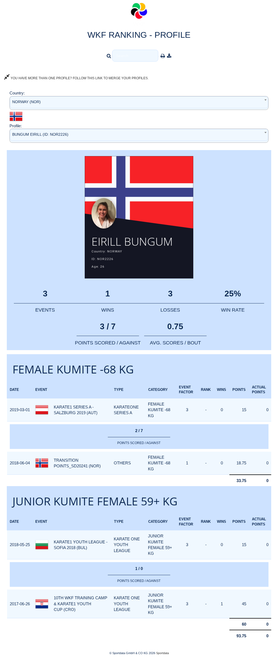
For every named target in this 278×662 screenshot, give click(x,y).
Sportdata (162, 653)
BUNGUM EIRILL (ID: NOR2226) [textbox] (40, 134)
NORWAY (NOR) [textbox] (26, 102)
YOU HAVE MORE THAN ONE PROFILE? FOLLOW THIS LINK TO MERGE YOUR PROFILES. (79, 78)
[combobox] (139, 103)
